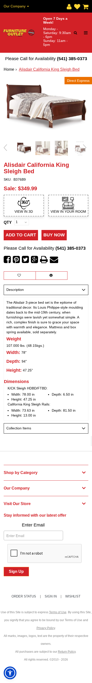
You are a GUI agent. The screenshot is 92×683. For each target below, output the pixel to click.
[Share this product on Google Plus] (34, 259)
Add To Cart (21, 234)
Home (9, 69)
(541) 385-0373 (72, 58)
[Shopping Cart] (84, 5)
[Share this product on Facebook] (7, 259)
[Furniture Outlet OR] (19, 33)
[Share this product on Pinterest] (16, 259)
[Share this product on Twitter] (25, 259)
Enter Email (33, 525)
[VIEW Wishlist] (20, 276)
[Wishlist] (76, 5)
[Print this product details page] (44, 259)
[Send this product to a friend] (54, 259)
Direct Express (78, 81)
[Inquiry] (51, 276)
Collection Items (18, 428)
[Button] (86, 33)
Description (15, 290)
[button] (68, 5)
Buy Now (54, 234)
